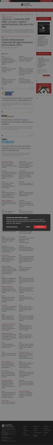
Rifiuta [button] (28, 226)
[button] (12, 227)
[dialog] (26, 222)
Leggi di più (18, 223)
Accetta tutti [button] (40, 227)
